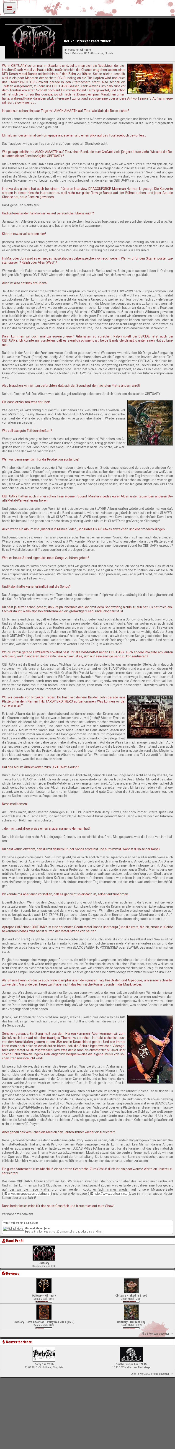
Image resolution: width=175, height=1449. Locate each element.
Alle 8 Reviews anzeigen (156, 1333)
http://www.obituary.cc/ (111, 1193)
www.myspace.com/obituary (28, 1193)
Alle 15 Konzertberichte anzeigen (150, 1373)
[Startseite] (87, 9)
